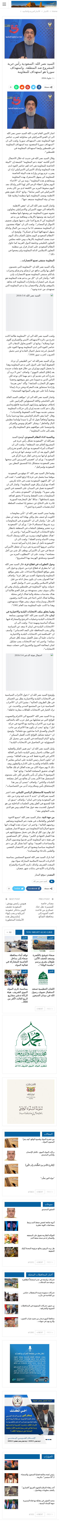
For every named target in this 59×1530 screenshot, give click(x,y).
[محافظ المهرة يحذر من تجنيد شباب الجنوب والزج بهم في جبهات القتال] (11, 1322)
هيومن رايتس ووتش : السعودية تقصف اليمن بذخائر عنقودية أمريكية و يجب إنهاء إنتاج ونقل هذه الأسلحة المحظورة (16, 911)
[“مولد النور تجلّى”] (11, 1182)
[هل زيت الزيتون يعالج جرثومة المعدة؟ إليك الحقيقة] (11, 1252)
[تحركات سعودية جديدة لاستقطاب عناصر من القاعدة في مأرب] (11, 1296)
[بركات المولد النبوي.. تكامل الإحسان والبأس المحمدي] (11, 1156)
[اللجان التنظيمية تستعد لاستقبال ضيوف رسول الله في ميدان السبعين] (43, 978)
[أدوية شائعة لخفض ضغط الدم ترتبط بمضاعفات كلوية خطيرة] (11, 1226)
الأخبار (24, 938)
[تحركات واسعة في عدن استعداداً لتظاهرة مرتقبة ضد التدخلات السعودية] (11, 1283)
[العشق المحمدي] (11, 1213)
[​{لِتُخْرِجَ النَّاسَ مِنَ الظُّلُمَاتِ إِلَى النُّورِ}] (11, 1169)
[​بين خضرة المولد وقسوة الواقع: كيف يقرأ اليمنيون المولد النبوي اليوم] (11, 1143)
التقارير (50, 938)
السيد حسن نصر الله (40, 881)
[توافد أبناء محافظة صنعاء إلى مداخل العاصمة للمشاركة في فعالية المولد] (16, 944)
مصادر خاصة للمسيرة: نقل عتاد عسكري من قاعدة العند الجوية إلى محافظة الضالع (44, 910)
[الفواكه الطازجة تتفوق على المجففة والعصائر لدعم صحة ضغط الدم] (11, 1239)
